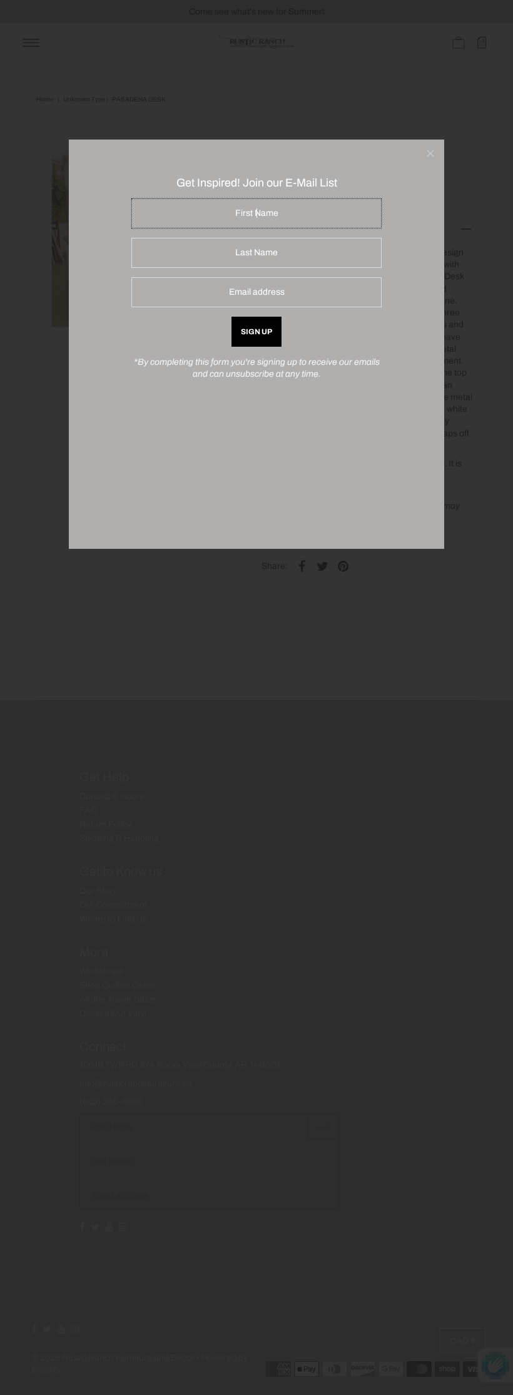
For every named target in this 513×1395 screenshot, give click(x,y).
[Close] (430, 153)
